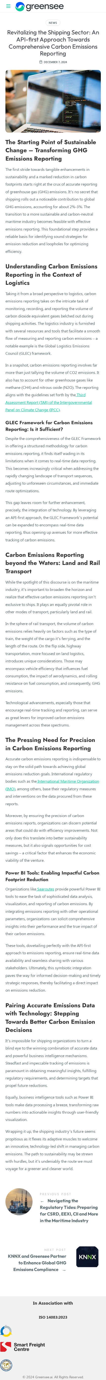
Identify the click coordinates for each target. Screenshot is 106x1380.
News (53, 23)
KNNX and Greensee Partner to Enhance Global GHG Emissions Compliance (53, 1260)
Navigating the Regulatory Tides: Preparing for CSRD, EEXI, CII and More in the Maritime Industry (53, 1208)
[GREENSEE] (39, 6)
